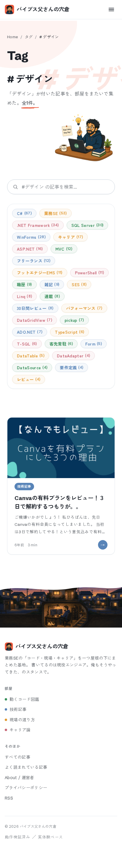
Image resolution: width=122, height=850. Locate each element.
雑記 (51, 284)
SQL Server (86, 225)
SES (78, 284)
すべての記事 (17, 757)
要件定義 (71, 367)
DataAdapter (73, 356)
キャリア (70, 237)
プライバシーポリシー (26, 787)
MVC (63, 249)
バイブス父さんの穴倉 (43, 9)
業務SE (54, 213)
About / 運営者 (19, 777)
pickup (74, 320)
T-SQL (26, 344)
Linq (24, 296)
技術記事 (17, 709)
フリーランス (33, 261)
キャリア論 (20, 730)
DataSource (31, 367)
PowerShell (89, 273)
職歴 (23, 284)
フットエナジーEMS (39, 273)
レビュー (28, 379)
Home (12, 36)
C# (23, 213)
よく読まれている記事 (26, 767)
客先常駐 (60, 344)
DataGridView (34, 320)
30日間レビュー (34, 308)
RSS (9, 798)
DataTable (30, 356)
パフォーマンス (83, 308)
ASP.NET (29, 249)
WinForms (30, 237)
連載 (51, 296)
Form (93, 344)
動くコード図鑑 (24, 699)
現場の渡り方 (22, 719)
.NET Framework (37, 225)
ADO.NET (29, 332)
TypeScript (69, 332)
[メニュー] (111, 9)
